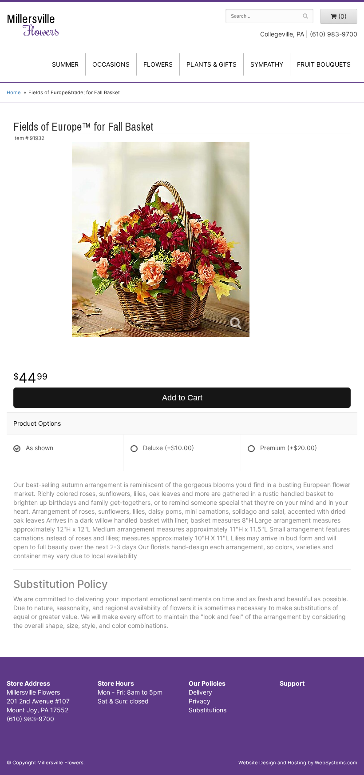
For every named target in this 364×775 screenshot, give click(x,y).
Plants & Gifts (211, 64)
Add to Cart (182, 397)
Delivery (200, 692)
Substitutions (207, 710)
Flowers (158, 64)
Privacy (199, 701)
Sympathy (266, 64)
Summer (65, 64)
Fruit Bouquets (324, 64)
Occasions (111, 64)
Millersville (33, 25)
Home (14, 92)
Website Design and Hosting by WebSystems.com (297, 762)
